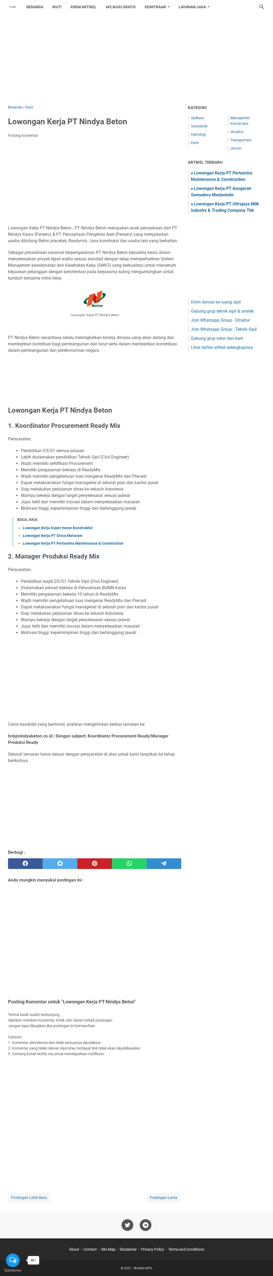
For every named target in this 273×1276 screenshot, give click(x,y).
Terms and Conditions (186, 1249)
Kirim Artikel (84, 7)
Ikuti (57, 7)
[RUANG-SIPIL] (12, 7)
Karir (195, 143)
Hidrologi (198, 134)
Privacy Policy (152, 1249)
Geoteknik (199, 126)
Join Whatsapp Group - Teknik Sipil (224, 329)
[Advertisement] (136, 59)
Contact (90, 1249)
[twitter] (60, 863)
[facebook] (25, 863)
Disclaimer (128, 1249)
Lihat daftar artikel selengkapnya (222, 347)
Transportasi (240, 140)
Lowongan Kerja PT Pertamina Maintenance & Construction (73, 543)
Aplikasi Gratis (121, 7)
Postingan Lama (163, 1197)
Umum (235, 148)
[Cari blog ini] (262, 7)
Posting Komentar (23, 135)
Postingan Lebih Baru (29, 1197)
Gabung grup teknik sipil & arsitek (222, 311)
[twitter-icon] (127, 1225)
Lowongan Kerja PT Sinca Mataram (52, 535)
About (74, 1249)
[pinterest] (94, 863)
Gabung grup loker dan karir (217, 338)
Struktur (237, 132)
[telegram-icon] (145, 1225)
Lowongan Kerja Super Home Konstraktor (58, 528)
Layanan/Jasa (192, 7)
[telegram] (164, 863)
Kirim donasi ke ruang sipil (216, 302)
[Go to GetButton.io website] (12, 1270)
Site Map (108, 1249)
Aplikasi (197, 118)
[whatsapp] (129, 863)
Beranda (34, 7)
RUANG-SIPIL (143, 1268)
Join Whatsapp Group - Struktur (220, 320)
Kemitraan (155, 7)
